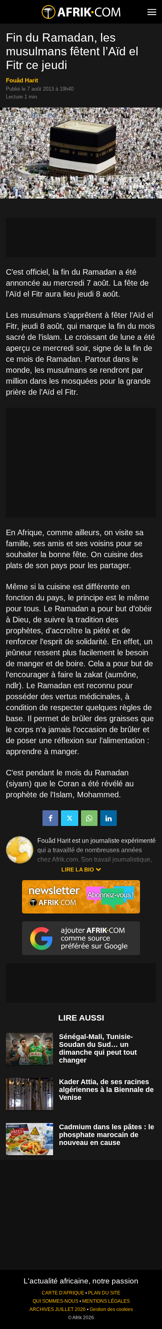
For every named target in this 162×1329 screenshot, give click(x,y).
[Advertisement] (81, 237)
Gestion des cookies (111, 1309)
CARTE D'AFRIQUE (63, 1293)
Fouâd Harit (22, 80)
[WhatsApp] (89, 818)
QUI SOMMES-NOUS (55, 1301)
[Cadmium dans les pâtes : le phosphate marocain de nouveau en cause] (29, 1139)
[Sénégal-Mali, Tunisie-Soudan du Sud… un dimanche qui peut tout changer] (29, 1049)
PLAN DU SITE (104, 1293)
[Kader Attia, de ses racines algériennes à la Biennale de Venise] (29, 1094)
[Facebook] (50, 818)
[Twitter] (69, 818)
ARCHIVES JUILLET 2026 (57, 1309)
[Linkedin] (108, 818)
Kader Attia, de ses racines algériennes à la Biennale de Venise (106, 1089)
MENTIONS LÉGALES (106, 1301)
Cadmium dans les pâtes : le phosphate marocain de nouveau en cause (106, 1135)
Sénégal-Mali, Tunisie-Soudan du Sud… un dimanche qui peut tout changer (98, 1048)
